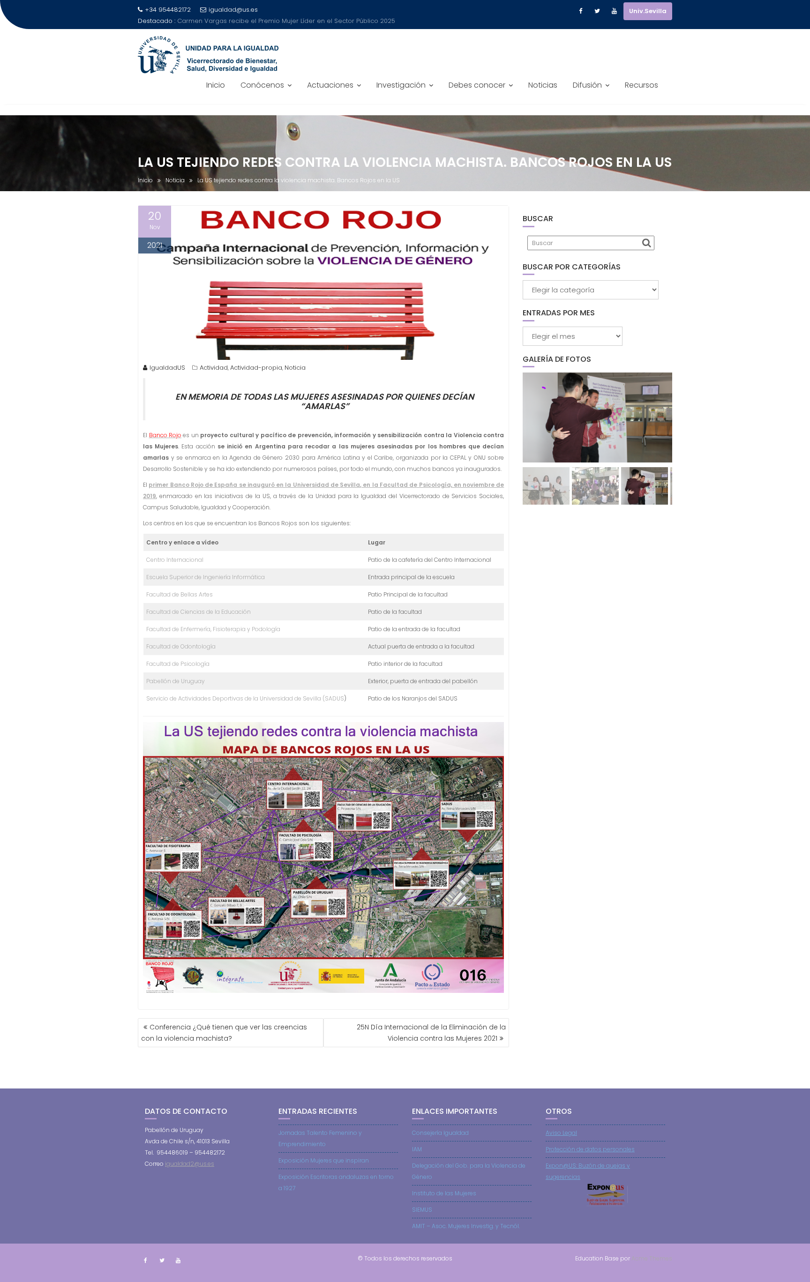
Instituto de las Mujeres (444, 1193)
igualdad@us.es (233, 9)
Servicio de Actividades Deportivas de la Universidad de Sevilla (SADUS (245, 698)
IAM (417, 1149)
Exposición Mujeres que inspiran (323, 1160)
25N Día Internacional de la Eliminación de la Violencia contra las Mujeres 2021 (431, 1032)
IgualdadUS (167, 367)
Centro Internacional (174, 560)
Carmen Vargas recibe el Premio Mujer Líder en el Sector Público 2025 (286, 20)
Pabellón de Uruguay (175, 681)
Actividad (214, 367)
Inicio (215, 85)
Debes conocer (477, 85)
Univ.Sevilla (648, 11)
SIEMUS (422, 1210)
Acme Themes (651, 1258)
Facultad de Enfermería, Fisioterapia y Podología (213, 629)
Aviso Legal (561, 1133)
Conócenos (262, 85)
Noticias (542, 85)
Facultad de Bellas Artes (179, 594)
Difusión (587, 85)
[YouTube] (614, 11)
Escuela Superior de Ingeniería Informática (205, 577)
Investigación (401, 85)
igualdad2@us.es (189, 1164)
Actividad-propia (256, 367)
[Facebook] (580, 11)
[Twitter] (597, 11)
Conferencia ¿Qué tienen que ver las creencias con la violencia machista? (224, 1032)
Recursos (641, 85)
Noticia (295, 367)
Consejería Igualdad (440, 1133)
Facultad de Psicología (178, 664)
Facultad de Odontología (181, 646)
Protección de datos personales (590, 1149)
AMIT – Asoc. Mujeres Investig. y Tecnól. (466, 1226)
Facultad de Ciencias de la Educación (198, 612)
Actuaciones (330, 85)
